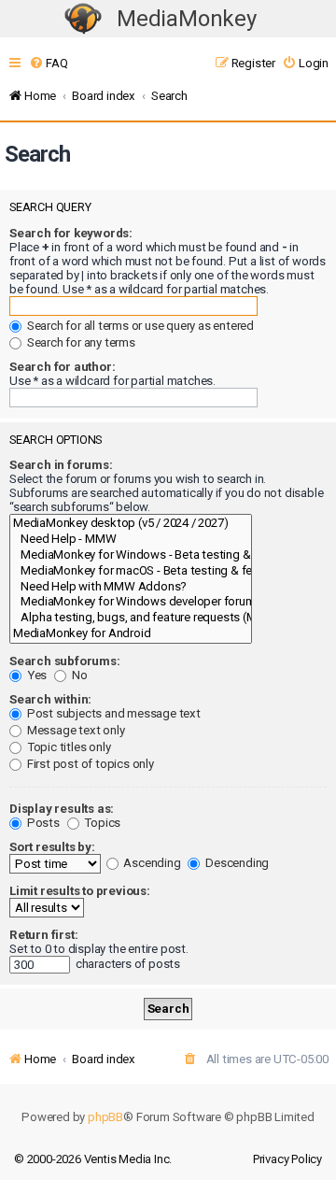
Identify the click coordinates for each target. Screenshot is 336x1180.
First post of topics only (89, 764)
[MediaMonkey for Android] (130, 634)
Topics (101, 823)
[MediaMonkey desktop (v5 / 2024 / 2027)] (130, 524)
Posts (42, 823)
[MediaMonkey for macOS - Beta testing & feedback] (130, 571)
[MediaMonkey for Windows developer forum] (130, 602)
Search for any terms (79, 342)
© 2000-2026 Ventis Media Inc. (93, 1159)
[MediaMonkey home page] (83, 19)
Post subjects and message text (112, 713)
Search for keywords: (71, 233)
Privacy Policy (287, 1159)
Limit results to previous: (79, 891)
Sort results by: (52, 847)
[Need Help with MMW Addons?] (130, 587)
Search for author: (62, 367)
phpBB (105, 1117)
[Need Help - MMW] (130, 539)
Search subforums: (64, 661)
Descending (236, 863)
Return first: (43, 935)
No (78, 675)
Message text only (74, 730)
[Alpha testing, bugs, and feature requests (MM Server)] (130, 618)
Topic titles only (67, 747)
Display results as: (61, 809)
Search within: (50, 699)
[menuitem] (48, 63)
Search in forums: (61, 465)
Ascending (151, 863)
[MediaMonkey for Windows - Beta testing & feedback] (130, 555)
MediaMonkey (187, 19)
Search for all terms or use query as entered (139, 326)
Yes (35, 675)
